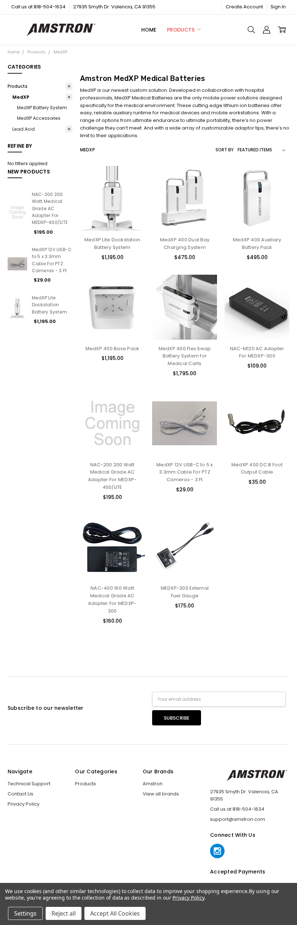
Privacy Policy (23, 804)
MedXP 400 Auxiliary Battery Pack (257, 243)
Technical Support (29, 783)
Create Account (244, 6)
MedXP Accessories (38, 118)
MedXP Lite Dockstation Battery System (49, 305)
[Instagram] (217, 851)
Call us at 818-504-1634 (38, 6)
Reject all (63, 913)
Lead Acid (23, 129)
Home (148, 29)
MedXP (20, 97)
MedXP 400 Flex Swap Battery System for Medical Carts (185, 356)
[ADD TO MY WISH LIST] (132, 200)
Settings (25, 913)
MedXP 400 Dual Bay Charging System (185, 243)
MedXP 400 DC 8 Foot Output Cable (257, 468)
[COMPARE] (132, 189)
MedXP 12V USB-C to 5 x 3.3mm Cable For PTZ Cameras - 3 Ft (184, 472)
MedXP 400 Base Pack (112, 348)
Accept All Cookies (115, 913)
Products (181, 29)
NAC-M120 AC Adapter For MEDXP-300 (257, 352)
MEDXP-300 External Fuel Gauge (185, 592)
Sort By (225, 150)
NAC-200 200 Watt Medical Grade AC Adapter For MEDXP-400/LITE (50, 208)
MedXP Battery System (42, 108)
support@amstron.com (237, 819)
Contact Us (20, 793)
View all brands (161, 793)
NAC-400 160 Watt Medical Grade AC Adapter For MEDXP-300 (112, 599)
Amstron (153, 783)
